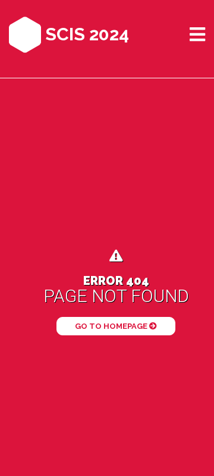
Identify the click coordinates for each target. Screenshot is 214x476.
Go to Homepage (112, 326)
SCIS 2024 (85, 34)
